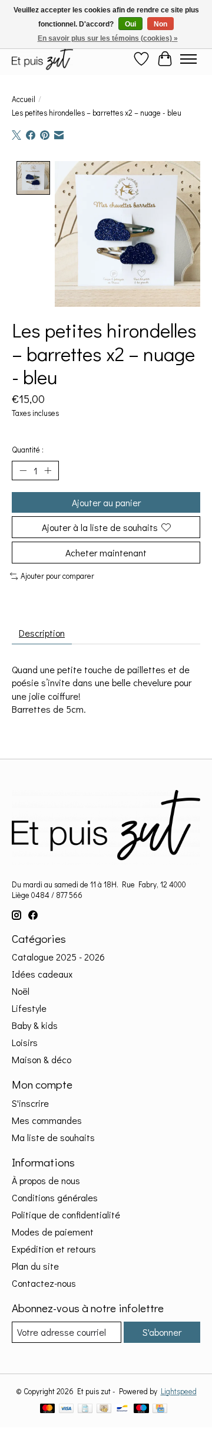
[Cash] (104, 1409)
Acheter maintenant (106, 552)
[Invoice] (85, 1409)
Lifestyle (29, 1008)
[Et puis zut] (42, 59)
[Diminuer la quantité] (23, 470)
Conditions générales (55, 1197)
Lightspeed (179, 1391)
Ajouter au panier (106, 502)
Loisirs (25, 1042)
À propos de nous (46, 1180)
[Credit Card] (160, 1409)
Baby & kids (35, 1025)
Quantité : (28, 449)
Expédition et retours (54, 1249)
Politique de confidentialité (66, 1214)
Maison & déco (41, 1059)
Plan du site (35, 1266)
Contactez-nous (44, 1283)
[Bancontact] (122, 1409)
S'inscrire (30, 1103)
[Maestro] (141, 1409)
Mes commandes (47, 1120)
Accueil (23, 99)
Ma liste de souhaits (53, 1137)
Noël (20, 991)
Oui (130, 24)
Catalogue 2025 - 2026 (58, 957)
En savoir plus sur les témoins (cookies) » (108, 38)
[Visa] (66, 1409)
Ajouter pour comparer (57, 576)
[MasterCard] (47, 1409)
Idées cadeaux (42, 974)
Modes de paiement (53, 1231)
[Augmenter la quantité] (47, 470)
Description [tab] (42, 633)
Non (160, 24)
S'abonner (162, 1332)
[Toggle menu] (188, 59)
